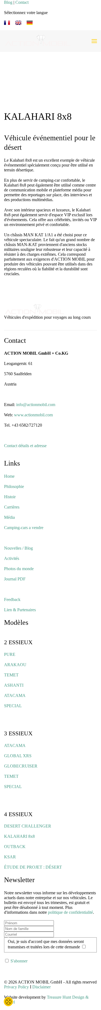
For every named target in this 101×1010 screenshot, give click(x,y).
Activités (11, 558)
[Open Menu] (94, 41)
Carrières (11, 507)
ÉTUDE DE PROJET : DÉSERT (33, 867)
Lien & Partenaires (20, 609)
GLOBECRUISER (20, 766)
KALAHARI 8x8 (19, 836)
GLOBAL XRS (18, 755)
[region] (50, 81)
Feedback (12, 599)
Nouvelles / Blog (18, 548)
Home (9, 476)
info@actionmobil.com (35, 404)
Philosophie (14, 486)
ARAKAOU (15, 664)
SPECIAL (13, 705)
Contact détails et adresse (25, 445)
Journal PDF (15, 579)
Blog (8, 2)
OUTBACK (15, 846)
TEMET (11, 675)
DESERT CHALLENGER (27, 826)
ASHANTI (13, 685)
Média (9, 517)
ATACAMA (15, 695)
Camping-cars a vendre (23, 527)
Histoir (10, 496)
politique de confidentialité (70, 912)
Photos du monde (19, 568)
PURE (9, 654)
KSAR (10, 857)
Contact (22, 2)
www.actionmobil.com (33, 415)
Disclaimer (41, 987)
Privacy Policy (16, 987)
